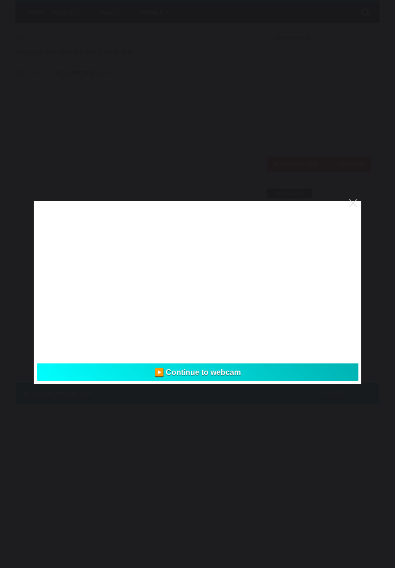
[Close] (353, 203)
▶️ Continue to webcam (198, 372)
